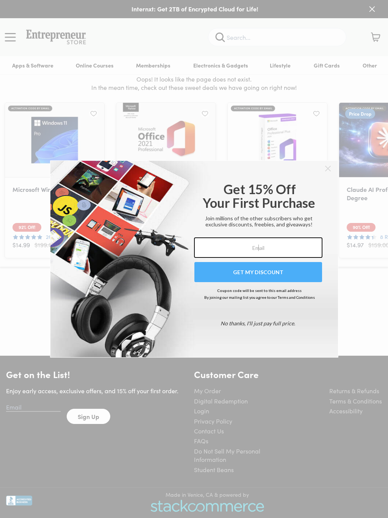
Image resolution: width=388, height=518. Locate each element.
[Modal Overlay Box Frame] (194, 259)
